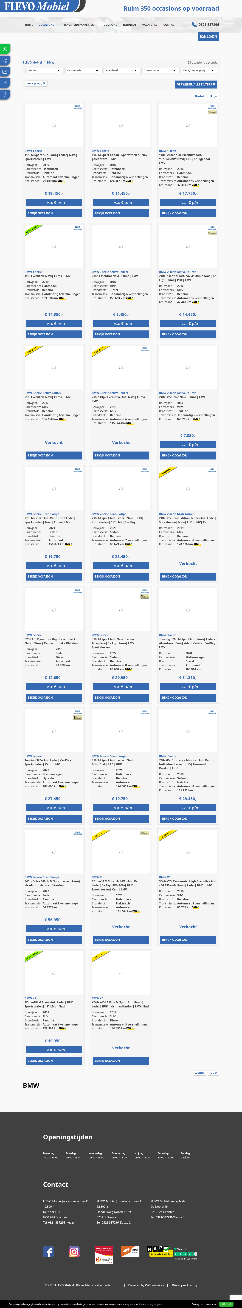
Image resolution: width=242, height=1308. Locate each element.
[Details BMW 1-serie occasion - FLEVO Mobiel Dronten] (54, 125)
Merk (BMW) (35, 83)
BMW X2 (30, 998)
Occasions (46, 24)
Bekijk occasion (40, 213)
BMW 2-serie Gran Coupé (42, 514)
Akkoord (226, 1304)
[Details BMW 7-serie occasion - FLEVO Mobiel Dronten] (188, 731)
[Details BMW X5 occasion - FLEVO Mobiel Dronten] (121, 973)
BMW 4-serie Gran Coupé (109, 756)
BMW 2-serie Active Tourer (110, 272)
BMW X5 (97, 998)
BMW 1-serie (33, 151)
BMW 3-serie (33, 635)
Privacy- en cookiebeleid (204, 1304)
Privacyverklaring (184, 1285)
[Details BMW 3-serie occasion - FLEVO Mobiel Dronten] (54, 610)
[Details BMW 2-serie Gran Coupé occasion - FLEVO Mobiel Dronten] (54, 488)
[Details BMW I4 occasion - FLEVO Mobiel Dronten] (121, 852)
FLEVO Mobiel (32, 62)
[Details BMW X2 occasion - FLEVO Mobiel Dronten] (54, 973)
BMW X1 (165, 877)
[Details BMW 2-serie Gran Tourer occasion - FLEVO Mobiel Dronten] (188, 488)
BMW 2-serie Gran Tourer (176, 514)
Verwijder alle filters (195, 84)
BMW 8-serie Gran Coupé (42, 877)
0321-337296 (209, 24)
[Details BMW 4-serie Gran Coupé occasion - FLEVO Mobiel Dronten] (121, 731)
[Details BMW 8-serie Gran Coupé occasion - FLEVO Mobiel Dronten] (54, 852)
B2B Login (208, 36)
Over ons (110, 24)
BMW (50, 62)
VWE (148, 1285)
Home (29, 24)
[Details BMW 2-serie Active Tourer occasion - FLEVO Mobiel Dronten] (121, 246)
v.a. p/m (56, 202)
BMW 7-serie (167, 756)
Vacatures (149, 24)
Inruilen (129, 24)
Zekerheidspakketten (79, 24)
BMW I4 (97, 877)
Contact (169, 24)
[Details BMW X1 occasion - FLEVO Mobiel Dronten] (188, 852)
